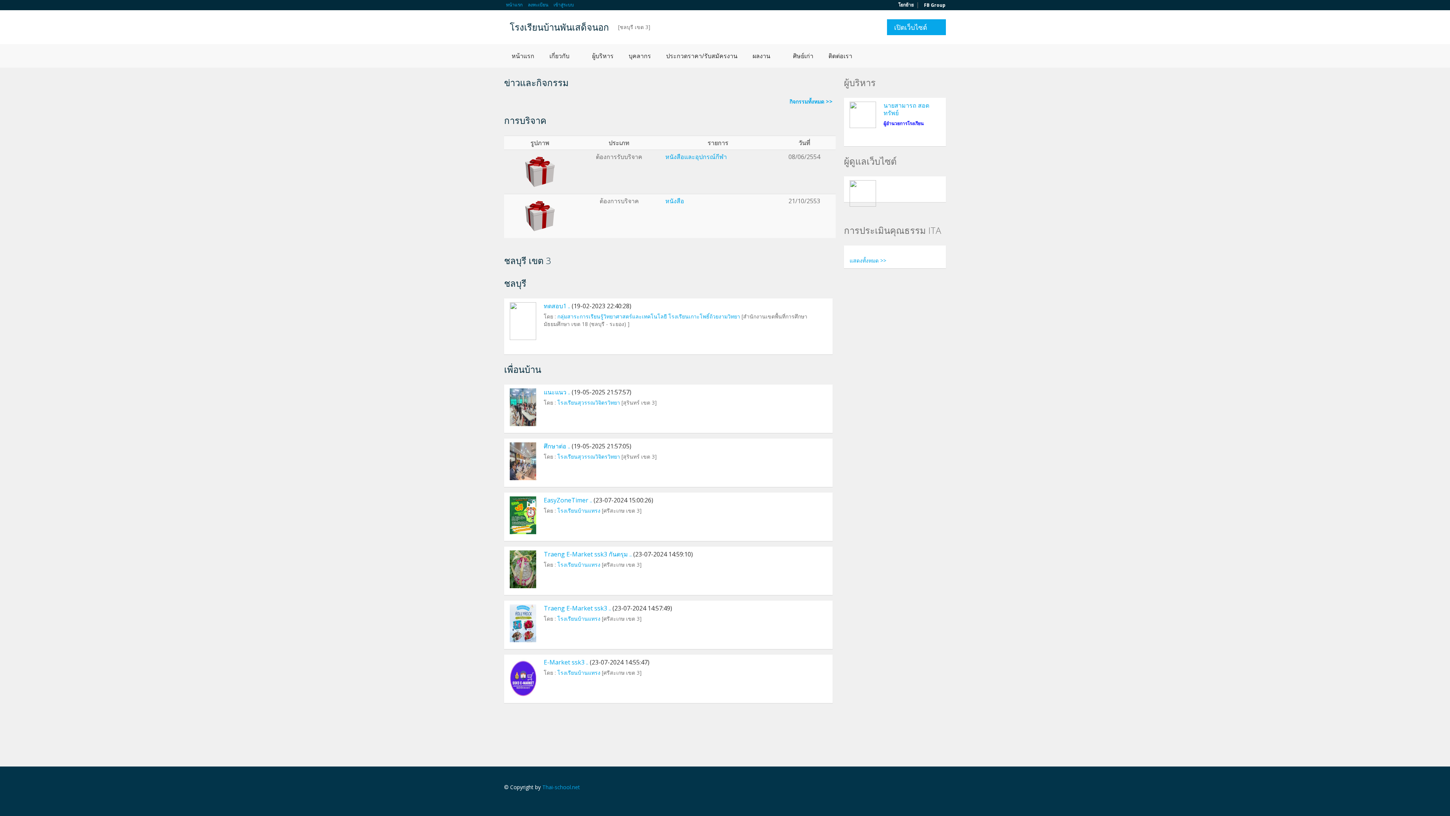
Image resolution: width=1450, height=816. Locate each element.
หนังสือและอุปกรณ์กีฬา (696, 157)
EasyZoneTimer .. (568, 500)
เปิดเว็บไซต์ (910, 27)
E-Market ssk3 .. (566, 662)
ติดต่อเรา (840, 56)
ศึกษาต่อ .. (557, 446)
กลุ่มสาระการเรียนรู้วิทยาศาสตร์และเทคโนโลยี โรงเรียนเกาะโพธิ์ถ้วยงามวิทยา (648, 316)
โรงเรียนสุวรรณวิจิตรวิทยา (588, 402)
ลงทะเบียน (538, 5)
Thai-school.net (561, 787)
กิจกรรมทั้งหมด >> (811, 101)
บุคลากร (640, 56)
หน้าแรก (514, 5)
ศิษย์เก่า (803, 56)
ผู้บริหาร (603, 56)
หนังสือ (674, 201)
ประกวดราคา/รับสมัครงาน (701, 56)
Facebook (944, 788)
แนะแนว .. (557, 392)
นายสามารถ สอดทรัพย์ (906, 109)
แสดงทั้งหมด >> (868, 260)
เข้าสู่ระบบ (564, 5)
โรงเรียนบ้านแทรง (578, 510)
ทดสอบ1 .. (557, 306)
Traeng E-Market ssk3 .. (577, 608)
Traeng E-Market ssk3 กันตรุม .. (588, 554)
